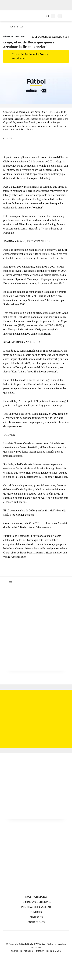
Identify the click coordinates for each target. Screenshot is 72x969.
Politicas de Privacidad (36, 907)
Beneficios (36, 917)
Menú (67, 16)
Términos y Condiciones (36, 902)
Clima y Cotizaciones (42, 15)
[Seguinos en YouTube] (38, 955)
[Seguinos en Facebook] (31, 955)
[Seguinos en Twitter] (34, 955)
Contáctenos (36, 922)
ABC (9, 16)
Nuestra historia (36, 897)
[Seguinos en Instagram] (42, 955)
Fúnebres (36, 912)
